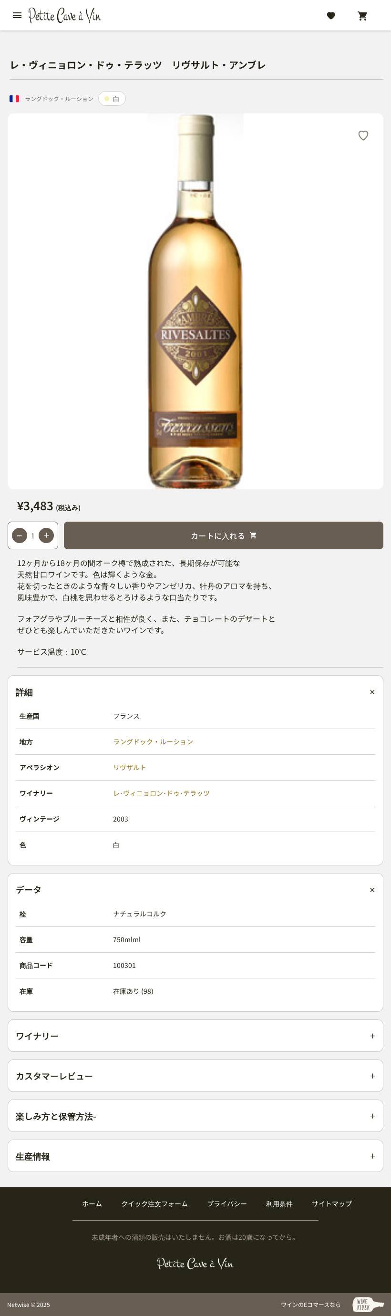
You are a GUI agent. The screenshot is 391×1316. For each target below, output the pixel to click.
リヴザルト (129, 767)
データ (28, 889)
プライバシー (227, 1203)
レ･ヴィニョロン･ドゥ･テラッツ (161, 793)
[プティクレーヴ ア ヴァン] (195, 1263)
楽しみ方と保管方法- (56, 1116)
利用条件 (279, 1203)
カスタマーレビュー (54, 1075)
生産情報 (33, 1156)
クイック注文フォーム (154, 1203)
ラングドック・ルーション (153, 741)
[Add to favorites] (363, 135)
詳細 (24, 691)
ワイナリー (37, 1035)
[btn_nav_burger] (17, 15)
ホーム (92, 1203)
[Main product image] (195, 301)
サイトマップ (332, 1203)
